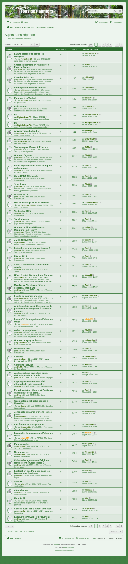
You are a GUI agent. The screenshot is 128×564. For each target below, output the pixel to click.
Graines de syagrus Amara (28, 340)
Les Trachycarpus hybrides (31, 151)
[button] (90, 45)
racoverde (21, 417)
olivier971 (25, 324)
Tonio (19, 70)
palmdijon (21, 359)
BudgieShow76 (24, 117)
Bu (15, 114)
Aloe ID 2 (19, 481)
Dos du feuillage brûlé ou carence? (32, 202)
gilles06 (20, 80)
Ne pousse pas (21, 452)
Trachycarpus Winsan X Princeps (31, 147)
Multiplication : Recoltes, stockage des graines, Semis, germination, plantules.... (33, 190)
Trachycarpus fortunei (23, 252)
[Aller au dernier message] (98, 54)
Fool (19, 170)
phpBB (56, 544)
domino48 (25, 427)
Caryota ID (19, 498)
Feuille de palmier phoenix (28, 296)
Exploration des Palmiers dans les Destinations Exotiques (32, 472)
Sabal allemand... (23, 219)
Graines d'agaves (23, 155)
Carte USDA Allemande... (27, 176)
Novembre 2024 (22, 348)
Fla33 (19, 158)
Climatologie (19, 180)
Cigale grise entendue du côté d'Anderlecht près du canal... (29, 382)
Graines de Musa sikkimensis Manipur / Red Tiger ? (29, 228)
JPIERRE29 (22, 141)
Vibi (22, 484)
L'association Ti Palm (22, 345)
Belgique (49, 378)
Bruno (23, 406)
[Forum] (64, 11)
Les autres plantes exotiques (32, 134)
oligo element (21, 490)
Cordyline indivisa (23, 365)
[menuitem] (24, 22)
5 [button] (110, 44)
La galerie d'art (20, 103)
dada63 (20, 242)
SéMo (19, 150)
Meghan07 (21, 446)
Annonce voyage (22, 139)
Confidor (18, 356)
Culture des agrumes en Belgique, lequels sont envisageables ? (31, 461)
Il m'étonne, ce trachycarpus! (29, 424)
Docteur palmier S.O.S (28, 61)
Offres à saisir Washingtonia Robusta (33, 275)
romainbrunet (23, 298)
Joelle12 (20, 109)
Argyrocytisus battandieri (27, 131)
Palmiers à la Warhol (25, 98)
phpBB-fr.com (68, 547)
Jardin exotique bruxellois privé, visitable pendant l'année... (31, 374)
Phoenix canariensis (22, 456)
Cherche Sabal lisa (24, 77)
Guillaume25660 (28, 205)
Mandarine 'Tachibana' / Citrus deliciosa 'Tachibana (29, 286)
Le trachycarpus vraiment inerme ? (32, 248)
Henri (19, 476)
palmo (20, 232)
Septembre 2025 (22, 211)
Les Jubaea (23, 207)
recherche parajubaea (25, 330)
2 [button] (99, 44)
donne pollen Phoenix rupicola (30, 87)
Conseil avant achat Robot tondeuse (32, 508)
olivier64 (24, 101)
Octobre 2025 (21, 194)
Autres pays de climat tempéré (32, 223)
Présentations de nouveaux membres (29, 111)
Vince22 (20, 277)
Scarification (20, 184)
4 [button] (107, 44)
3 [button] (103, 44)
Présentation (20, 106)
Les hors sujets (20, 143)
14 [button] (117, 44)
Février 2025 (20, 256)
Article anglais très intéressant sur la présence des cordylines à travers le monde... (33, 308)
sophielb (21, 511)
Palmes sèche (21, 444)
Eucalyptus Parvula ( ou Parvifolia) (32, 517)
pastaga (20, 133)
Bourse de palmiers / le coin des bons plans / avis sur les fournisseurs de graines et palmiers (33, 72)
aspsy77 (20, 492)
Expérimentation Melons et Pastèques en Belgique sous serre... (33, 391)
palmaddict (22, 343)
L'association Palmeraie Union (26, 326)
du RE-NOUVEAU (23, 240)
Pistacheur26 (26, 59)
